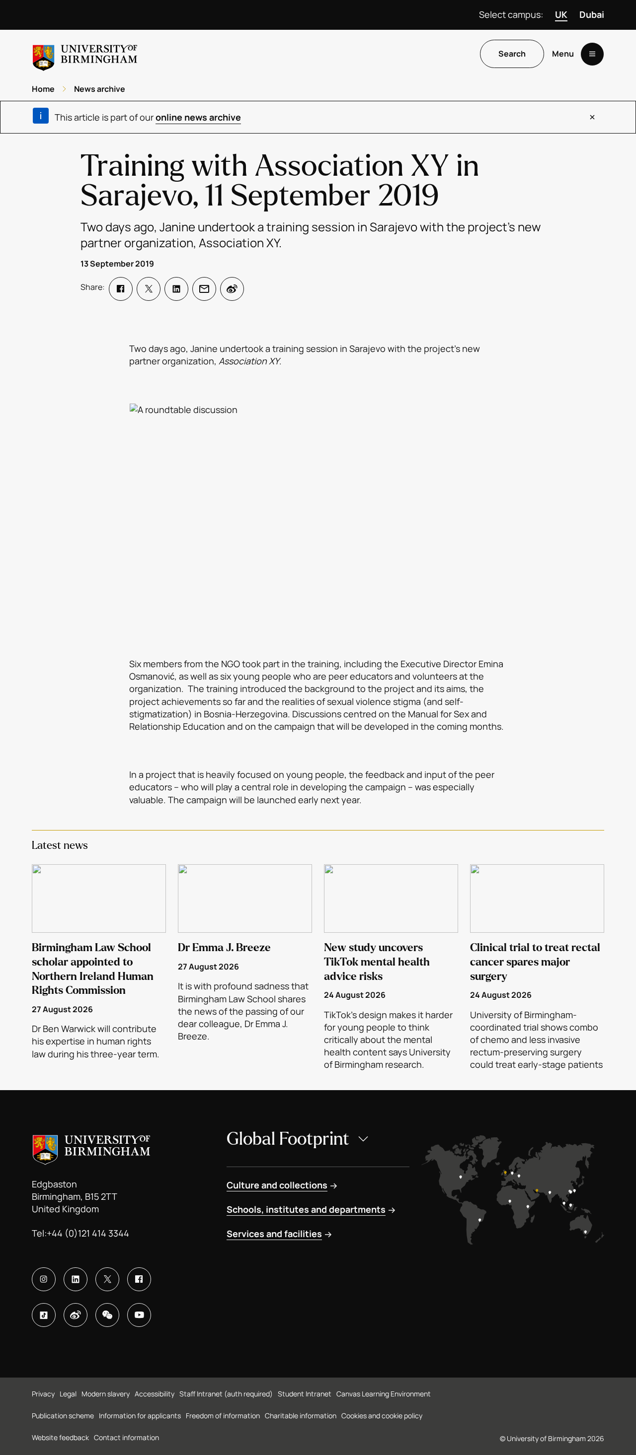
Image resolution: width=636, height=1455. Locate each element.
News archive (99, 88)
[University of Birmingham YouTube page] (139, 1315)
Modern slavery (105, 1393)
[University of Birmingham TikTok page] (44, 1315)
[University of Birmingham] (85, 54)
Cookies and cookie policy (381, 1415)
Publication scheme (63, 1415)
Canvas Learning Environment (383, 1393)
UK (561, 14)
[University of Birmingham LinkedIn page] (75, 1279)
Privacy (43, 1393)
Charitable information (300, 1415)
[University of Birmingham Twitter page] (107, 1279)
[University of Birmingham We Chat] (107, 1315)
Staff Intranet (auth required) (226, 1393)
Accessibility (154, 1393)
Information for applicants (140, 1415)
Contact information (126, 1437)
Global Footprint (288, 1139)
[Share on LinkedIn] (176, 289)
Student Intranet (304, 1393)
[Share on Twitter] (148, 289)
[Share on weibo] (232, 289)
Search (512, 54)
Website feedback (60, 1437)
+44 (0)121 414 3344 (88, 1233)
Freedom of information (223, 1415)
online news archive (198, 117)
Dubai (591, 14)
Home (43, 88)
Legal (68, 1393)
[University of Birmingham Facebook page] (139, 1279)
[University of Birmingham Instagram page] (44, 1279)
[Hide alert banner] (592, 117)
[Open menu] (592, 54)
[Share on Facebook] (121, 289)
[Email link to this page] (204, 289)
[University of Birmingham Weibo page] (75, 1315)
